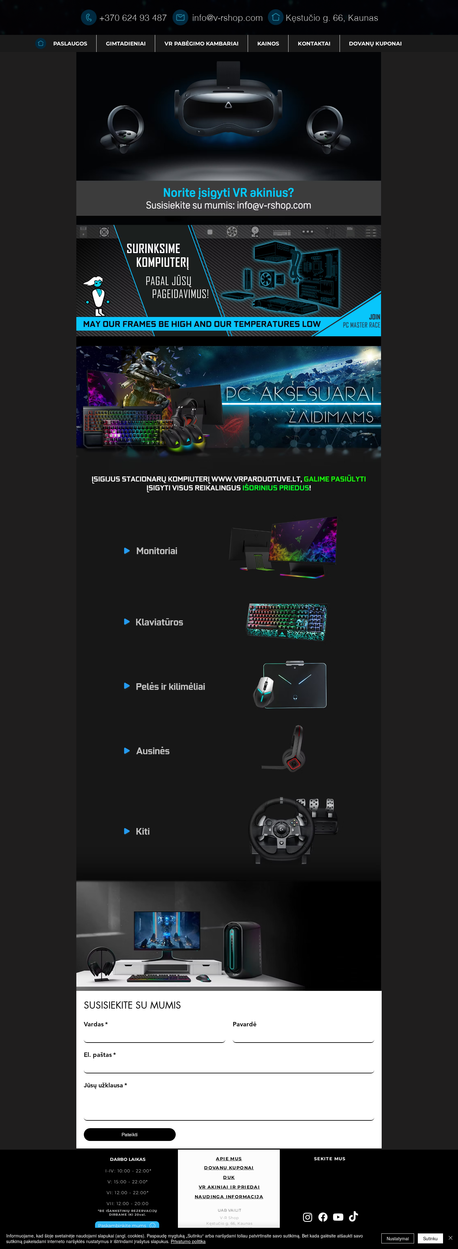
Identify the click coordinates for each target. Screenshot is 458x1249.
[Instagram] (308, 1217)
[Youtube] (338, 1217)
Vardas (96, 1024)
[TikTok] (353, 1217)
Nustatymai (398, 1238)
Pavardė (244, 1024)
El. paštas (100, 1054)
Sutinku (430, 1238)
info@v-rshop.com (227, 17)
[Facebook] (323, 1217)
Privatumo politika (188, 1241)
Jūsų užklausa (105, 1085)
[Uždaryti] (450, 1238)
